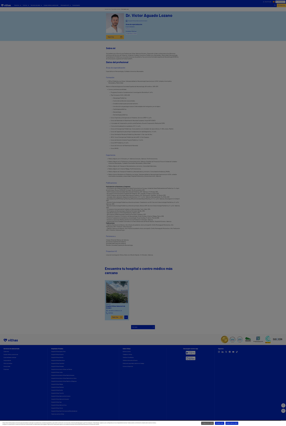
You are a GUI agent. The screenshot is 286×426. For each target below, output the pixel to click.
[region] (143, 423)
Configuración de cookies (207, 423)
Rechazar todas (219, 423)
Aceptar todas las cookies (231, 423)
